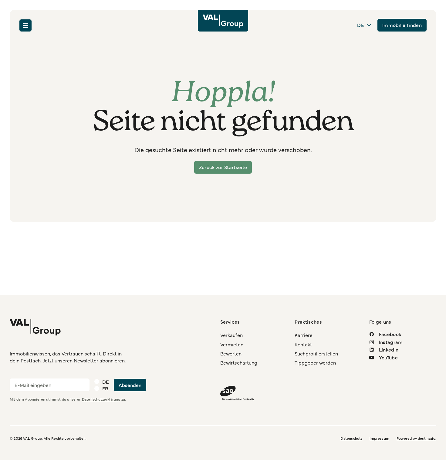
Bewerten (231, 353)
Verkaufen (231, 335)
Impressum (379, 438)
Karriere (304, 335)
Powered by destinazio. (416, 438)
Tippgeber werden (315, 362)
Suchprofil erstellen (316, 353)
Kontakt (303, 344)
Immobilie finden (402, 25)
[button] (25, 25)
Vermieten (231, 344)
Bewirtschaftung (238, 362)
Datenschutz (351, 438)
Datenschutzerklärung (101, 399)
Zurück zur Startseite (223, 167)
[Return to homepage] (223, 21)
